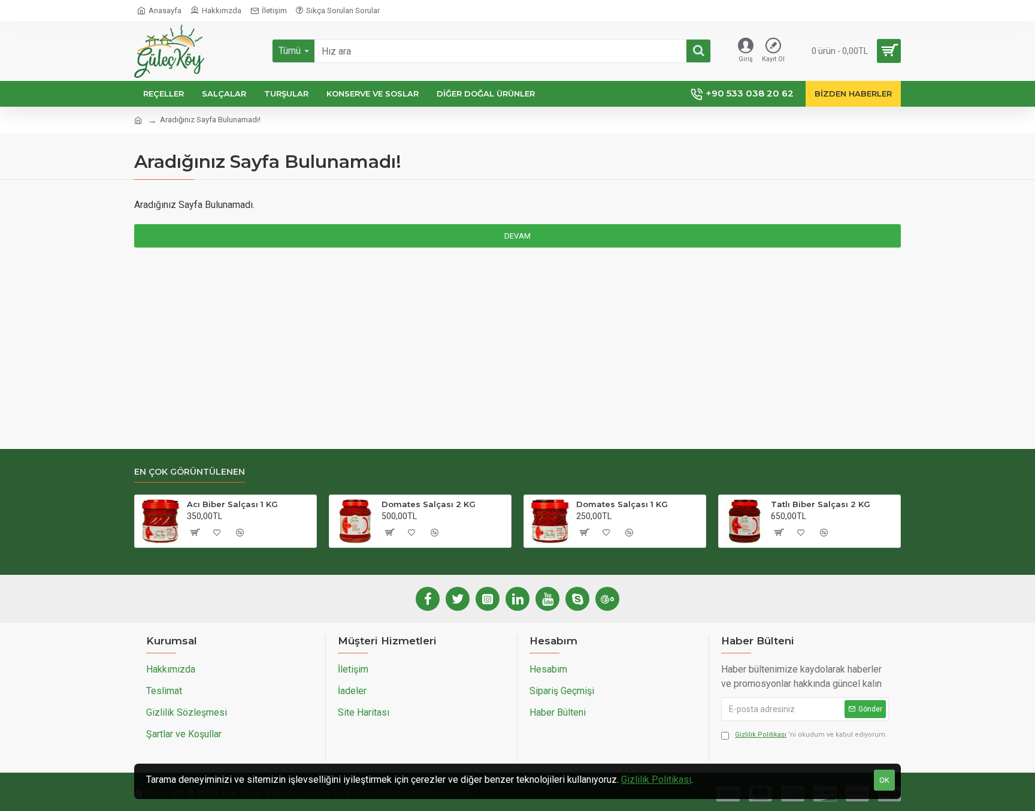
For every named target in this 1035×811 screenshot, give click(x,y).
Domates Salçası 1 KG (622, 504)
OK (884, 780)
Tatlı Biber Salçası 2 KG (820, 504)
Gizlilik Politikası (656, 779)
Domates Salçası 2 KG (429, 504)
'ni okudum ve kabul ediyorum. (811, 734)
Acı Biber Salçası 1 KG (232, 504)
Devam (517, 235)
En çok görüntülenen (189, 472)
